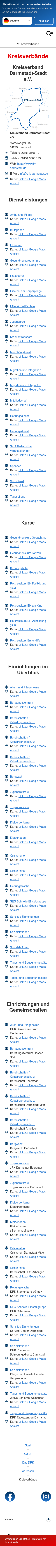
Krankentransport (21, 337)
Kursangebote (19, 568)
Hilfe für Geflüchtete (22, 306)
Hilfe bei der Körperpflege (26, 291)
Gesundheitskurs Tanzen (25, 553)
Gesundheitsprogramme (25, 260)
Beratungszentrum (21, 702)
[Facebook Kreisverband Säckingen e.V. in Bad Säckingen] (10, 1497)
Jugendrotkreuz (19, 792)
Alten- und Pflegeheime (24, 687)
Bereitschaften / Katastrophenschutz (22, 720)
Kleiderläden (18, 837)
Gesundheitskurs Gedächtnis (28, 537)
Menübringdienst (20, 352)
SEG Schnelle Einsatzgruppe (28, 901)
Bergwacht (16, 776)
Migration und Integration (25, 370)
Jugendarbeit (18, 321)
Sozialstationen (19, 932)
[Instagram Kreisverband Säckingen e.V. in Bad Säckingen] (46, 1497)
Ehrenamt (16, 245)
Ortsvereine (17, 855)
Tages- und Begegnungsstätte (28, 962)
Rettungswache (19, 886)
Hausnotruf (17, 276)
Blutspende (17, 230)
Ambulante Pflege (21, 214)
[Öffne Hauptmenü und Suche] (50, 33)
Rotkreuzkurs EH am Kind (26, 605)
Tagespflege (17, 496)
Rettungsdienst (19, 416)
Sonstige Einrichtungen (24, 916)
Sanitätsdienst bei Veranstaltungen (21, 448)
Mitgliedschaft (18, 400)
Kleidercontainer (20, 822)
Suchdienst (17, 481)
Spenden (15, 466)
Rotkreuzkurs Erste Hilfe (25, 640)
